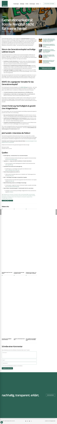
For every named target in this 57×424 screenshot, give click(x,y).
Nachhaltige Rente (4, 196)
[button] (40, 3)
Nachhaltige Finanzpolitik (31, 195)
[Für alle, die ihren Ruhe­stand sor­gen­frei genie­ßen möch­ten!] (19, 240)
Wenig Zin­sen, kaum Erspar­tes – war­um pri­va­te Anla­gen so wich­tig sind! (31, 273)
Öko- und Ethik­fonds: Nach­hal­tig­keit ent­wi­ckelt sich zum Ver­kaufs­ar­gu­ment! (31, 339)
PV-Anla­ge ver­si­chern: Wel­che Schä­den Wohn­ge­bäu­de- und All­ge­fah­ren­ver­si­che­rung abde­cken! (49, 55)
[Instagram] (27, 421)
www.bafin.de (11, 181)
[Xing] (31, 421)
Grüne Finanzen (4, 195)
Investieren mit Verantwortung (11, 195)
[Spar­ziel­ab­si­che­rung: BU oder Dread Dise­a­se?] (7, 240)
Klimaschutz (21, 195)
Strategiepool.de (52, 420)
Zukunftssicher (10, 198)
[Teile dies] (5, 200)
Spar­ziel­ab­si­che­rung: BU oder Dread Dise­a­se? (7, 273)
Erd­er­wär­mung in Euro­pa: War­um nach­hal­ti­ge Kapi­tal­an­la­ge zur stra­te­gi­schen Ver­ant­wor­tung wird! (48, 61)
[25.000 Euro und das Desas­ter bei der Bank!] (19, 306)
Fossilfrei (19, 194)
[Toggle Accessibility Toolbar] (1, 422)
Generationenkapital (32, 194)
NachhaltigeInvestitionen (10, 196)
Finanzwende (16, 194)
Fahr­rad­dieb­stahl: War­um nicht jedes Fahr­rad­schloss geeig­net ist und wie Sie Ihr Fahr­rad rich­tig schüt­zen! (49, 50)
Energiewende (5, 194)
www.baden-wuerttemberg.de (13, 186)
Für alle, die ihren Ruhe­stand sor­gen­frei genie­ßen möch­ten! (19, 273)
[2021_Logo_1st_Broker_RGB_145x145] (5, 4)
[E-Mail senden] (3, 200)
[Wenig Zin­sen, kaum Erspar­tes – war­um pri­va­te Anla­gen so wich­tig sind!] (31, 240)
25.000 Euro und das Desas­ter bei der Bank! (19, 339)
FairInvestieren (11, 194)
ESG (8, 194)
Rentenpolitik (24, 196)
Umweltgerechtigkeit (5, 198)
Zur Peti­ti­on (10, 192)
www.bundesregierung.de (12, 159)
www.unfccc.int (10, 175)
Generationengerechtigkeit (24, 194)
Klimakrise (17, 195)
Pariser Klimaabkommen (18, 196)
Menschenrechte (25, 195)
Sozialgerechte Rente (29, 196)
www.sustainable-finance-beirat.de (12, 170)
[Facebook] (26, 421)
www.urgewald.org (9, 164)
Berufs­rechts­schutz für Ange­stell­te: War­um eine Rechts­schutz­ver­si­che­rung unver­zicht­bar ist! (49, 45)
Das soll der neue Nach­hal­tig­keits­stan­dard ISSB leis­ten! (7, 339)
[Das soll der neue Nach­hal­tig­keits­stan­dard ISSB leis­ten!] (7, 306)
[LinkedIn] (29, 421)
